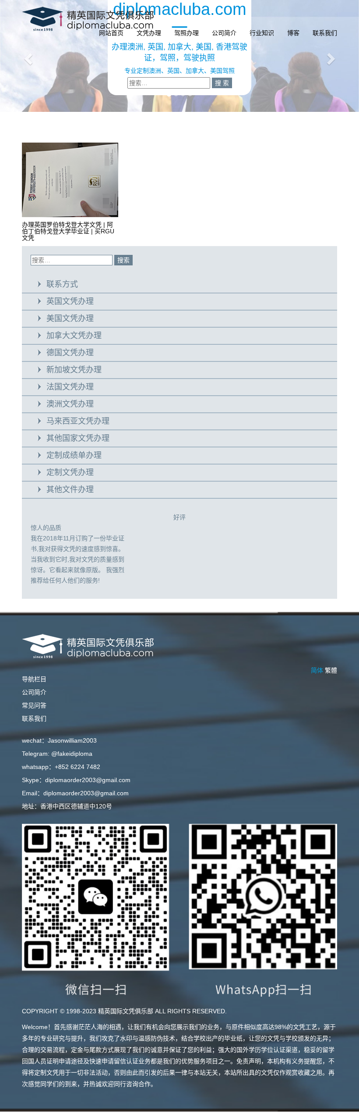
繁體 (331, 670)
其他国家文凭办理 (77, 438)
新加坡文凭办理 (74, 369)
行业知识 (262, 32)
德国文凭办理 (70, 352)
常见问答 (34, 705)
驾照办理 (186, 32)
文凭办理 (149, 32)
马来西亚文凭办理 (77, 421)
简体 (317, 670)
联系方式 (62, 284)
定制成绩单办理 (74, 455)
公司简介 (224, 32)
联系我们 (325, 32)
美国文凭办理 (70, 318)
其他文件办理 (70, 489)
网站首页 (111, 32)
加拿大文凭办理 (74, 335)
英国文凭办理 (70, 301)
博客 (293, 32)
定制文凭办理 (70, 472)
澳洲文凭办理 (70, 404)
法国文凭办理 (70, 387)
